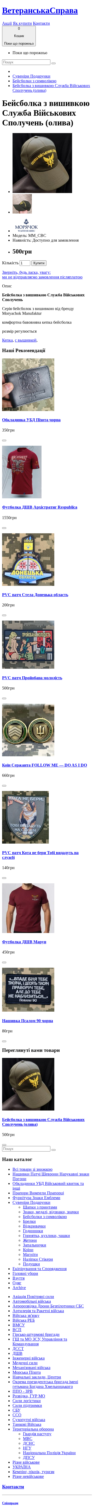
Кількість (10, 263)
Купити (38, 263)
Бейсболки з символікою (34, 81)
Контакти (41, 23)
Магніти (30, 1254)
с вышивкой (26, 340)
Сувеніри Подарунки (31, 76)
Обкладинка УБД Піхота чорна (31, 420)
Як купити (22, 23)
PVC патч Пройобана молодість (32, 678)
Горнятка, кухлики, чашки (46, 1235)
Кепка (7, 340)
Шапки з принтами (40, 1207)
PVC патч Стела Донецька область (35, 594)
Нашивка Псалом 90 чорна (27, 1020)
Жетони (30, 1240)
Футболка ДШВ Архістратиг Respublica (39, 507)
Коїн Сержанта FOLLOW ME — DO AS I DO (44, 765)
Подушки (31, 1264)
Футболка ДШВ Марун (24, 942)
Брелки (29, 1221)
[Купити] (4, 440)
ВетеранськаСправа (40, 10)
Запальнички (34, 1245)
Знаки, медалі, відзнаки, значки (51, 1212)
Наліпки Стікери (38, 1259)
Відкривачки (34, 1226)
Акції (7, 23)
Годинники (33, 1231)
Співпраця (10, 1503)
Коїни (28, 1250)
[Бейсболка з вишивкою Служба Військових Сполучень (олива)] (42, 191)
